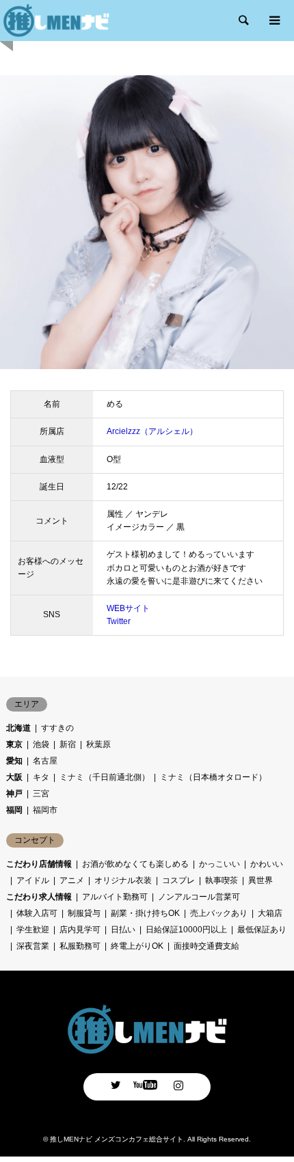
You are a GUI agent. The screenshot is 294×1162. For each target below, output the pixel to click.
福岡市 (45, 810)
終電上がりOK (137, 946)
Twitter (119, 621)
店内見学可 (80, 929)
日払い (123, 929)
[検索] (242, 20)
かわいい (266, 864)
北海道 (18, 728)
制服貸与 (84, 913)
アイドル (32, 880)
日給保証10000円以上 (186, 929)
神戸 (14, 793)
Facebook (147, 1085)
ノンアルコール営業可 (199, 897)
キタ (41, 777)
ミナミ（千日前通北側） (104, 777)
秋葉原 (98, 744)
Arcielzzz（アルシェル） (152, 431)
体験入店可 (36, 913)
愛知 (14, 761)
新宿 (67, 744)
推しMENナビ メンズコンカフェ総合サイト (116, 1139)
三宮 (41, 793)
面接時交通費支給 (206, 946)
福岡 (14, 810)
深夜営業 (32, 946)
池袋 (41, 744)
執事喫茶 (221, 880)
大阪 (14, 777)
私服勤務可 (80, 946)
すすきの (57, 728)
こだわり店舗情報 (39, 864)
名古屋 (45, 761)
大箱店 (270, 913)
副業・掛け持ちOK (145, 913)
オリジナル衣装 (123, 880)
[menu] (273, 20)
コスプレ (178, 880)
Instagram (178, 1085)
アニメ (71, 880)
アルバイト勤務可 (115, 897)
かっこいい (219, 864)
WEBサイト (128, 608)
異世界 (260, 880)
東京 (14, 744)
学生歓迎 (32, 929)
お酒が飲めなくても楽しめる (135, 864)
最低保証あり (261, 929)
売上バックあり (219, 913)
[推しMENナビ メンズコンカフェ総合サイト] (147, 1050)
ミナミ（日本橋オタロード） (213, 777)
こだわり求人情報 (39, 897)
